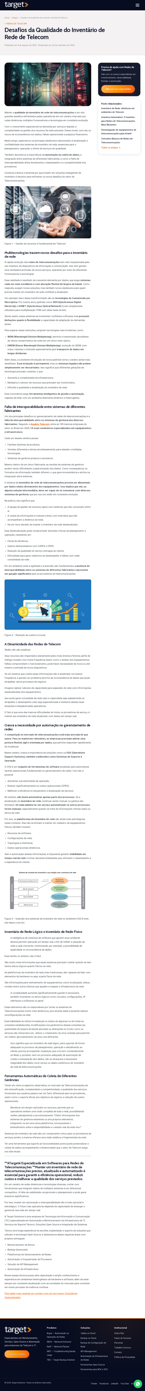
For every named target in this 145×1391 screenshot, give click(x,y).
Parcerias (118, 1343)
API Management (89, 1351)
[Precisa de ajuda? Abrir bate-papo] (138, 1384)
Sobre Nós (119, 1333)
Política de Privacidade (124, 1357)
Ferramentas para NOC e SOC (94, 1369)
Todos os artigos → (111, 147)
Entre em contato (17, 1354)
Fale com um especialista (118, 89)
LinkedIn (114, 1383)
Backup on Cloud (88, 1338)
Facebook (104, 1383)
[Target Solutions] (16, 5)
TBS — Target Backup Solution (61, 1360)
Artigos (15, 18)
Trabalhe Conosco (122, 1347)
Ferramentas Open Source (93, 1365)
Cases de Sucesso (122, 1338)
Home (7, 18)
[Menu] (137, 5)
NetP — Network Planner (58, 1346)
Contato (118, 1352)
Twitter (94, 1383)
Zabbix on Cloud (88, 1333)
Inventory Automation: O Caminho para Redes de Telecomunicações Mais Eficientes (118, 121)
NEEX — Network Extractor (59, 1342)
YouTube (125, 1383)
